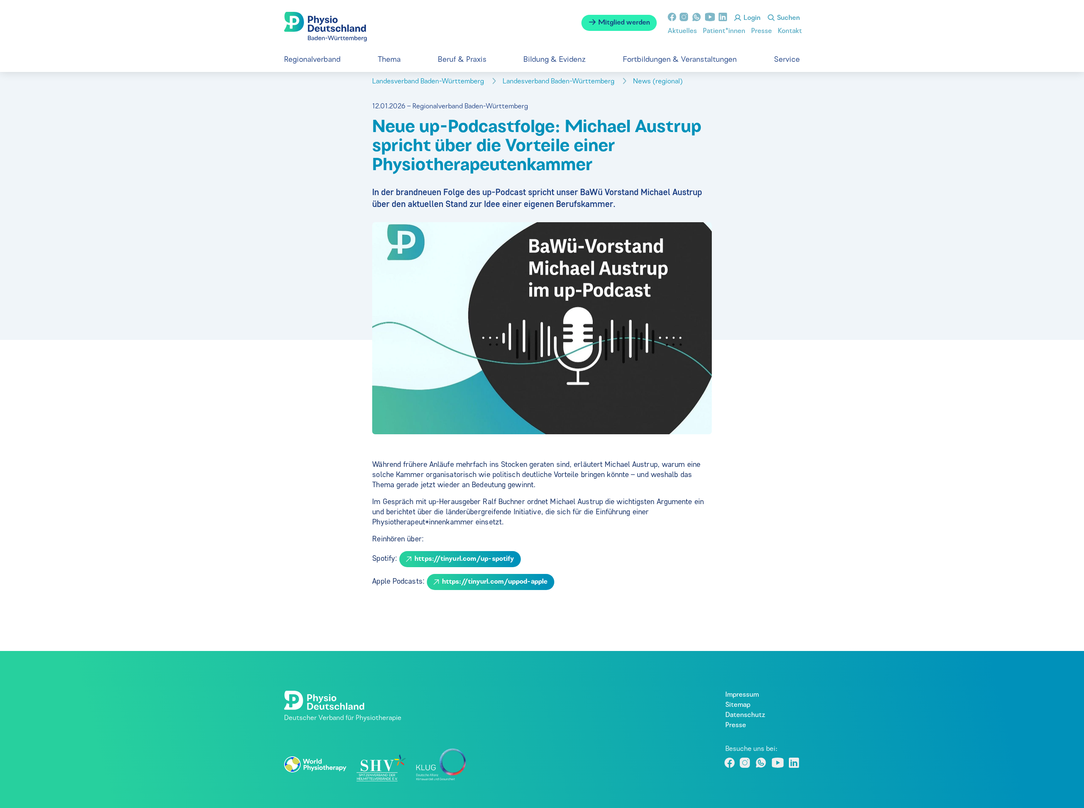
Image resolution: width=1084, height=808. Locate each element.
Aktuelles (682, 31)
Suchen (787, 18)
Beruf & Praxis (462, 59)
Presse (761, 31)
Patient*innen (724, 31)
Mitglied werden (623, 23)
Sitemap (737, 705)
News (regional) (659, 82)
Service (787, 59)
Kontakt (790, 31)
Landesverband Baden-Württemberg (429, 82)
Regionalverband (312, 59)
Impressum (742, 695)
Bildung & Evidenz (554, 59)
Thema (389, 59)
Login (751, 18)
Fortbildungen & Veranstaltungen (680, 59)
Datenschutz (745, 715)
